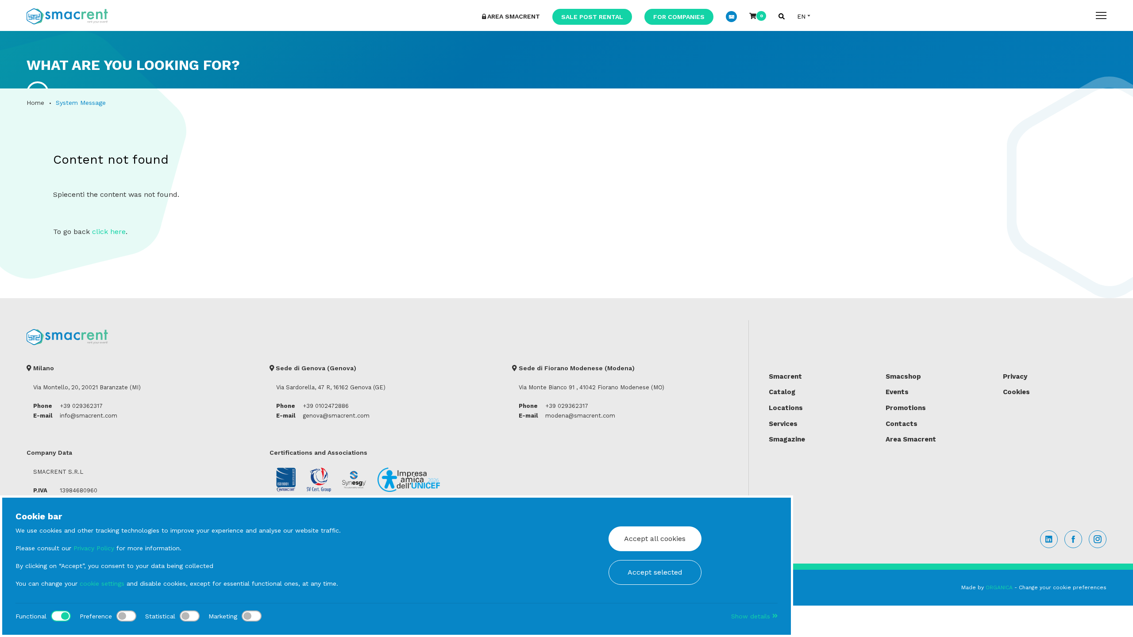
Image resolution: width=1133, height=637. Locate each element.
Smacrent (785, 376)
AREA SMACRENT (513, 16)
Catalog (782, 392)
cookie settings (102, 583)
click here (109, 231)
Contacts (901, 424)
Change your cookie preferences (1062, 587)
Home (35, 102)
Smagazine (787, 439)
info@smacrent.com (88, 415)
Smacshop (903, 376)
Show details (751, 616)
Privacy (1015, 376)
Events (897, 392)
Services (783, 424)
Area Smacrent (911, 439)
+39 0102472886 (326, 406)
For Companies (679, 16)
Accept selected (655, 572)
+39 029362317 (81, 406)
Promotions (906, 408)
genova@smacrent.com (336, 415)
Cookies (1016, 392)
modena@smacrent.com (580, 415)
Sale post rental (592, 16)
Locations (786, 408)
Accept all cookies (655, 538)
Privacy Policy (93, 548)
